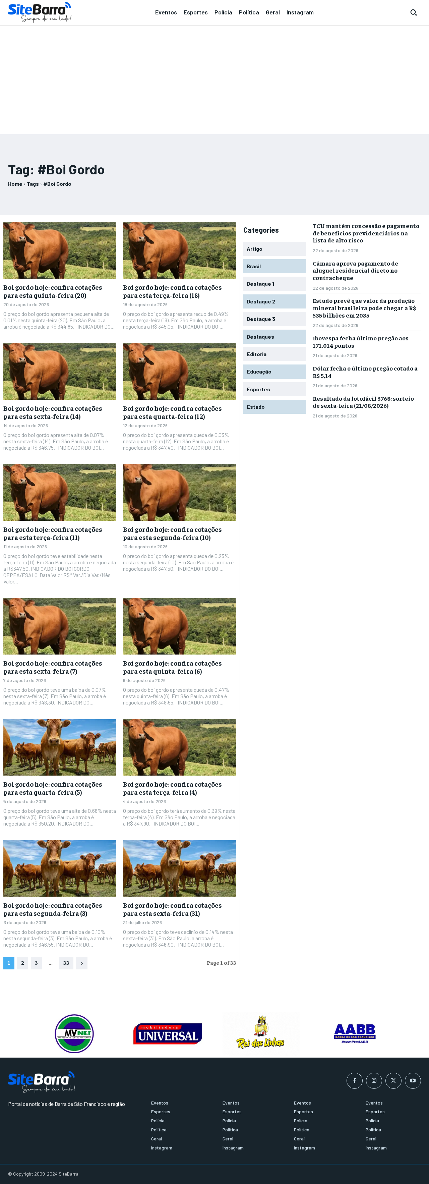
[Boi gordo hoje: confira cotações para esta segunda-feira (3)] (59, 868)
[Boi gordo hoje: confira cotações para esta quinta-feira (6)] (179, 626)
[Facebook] (355, 1081)
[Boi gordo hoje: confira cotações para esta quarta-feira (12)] (179, 371)
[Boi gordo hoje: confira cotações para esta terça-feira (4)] (179, 747)
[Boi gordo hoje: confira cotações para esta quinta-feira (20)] (59, 250)
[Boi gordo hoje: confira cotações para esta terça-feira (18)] (179, 250)
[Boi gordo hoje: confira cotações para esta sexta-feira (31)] (179, 868)
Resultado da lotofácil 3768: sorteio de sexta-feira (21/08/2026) (363, 401)
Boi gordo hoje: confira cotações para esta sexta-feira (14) (52, 412)
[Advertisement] (214, 77)
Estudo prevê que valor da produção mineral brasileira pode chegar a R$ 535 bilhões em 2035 (364, 307)
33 (66, 962)
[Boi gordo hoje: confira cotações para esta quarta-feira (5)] (59, 747)
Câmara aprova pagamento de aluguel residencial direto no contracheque (355, 270)
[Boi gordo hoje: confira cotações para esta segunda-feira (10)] (179, 492)
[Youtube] (413, 1081)
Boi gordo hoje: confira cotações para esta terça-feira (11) (52, 533)
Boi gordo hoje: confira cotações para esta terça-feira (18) (172, 291)
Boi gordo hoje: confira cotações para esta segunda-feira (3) (52, 909)
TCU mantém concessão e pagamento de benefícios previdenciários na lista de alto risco (366, 233)
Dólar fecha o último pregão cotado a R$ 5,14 (365, 371)
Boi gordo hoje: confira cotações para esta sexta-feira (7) (52, 667)
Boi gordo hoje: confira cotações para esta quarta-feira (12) (172, 412)
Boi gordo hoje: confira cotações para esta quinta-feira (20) (52, 291)
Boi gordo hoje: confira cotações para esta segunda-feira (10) (172, 533)
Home (15, 183)
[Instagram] (374, 1081)
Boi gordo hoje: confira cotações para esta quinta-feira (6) (172, 667)
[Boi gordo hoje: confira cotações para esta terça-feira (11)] (59, 492)
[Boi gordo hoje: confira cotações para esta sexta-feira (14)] (59, 371)
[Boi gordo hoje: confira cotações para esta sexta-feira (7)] (59, 626)
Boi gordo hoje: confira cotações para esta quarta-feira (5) (52, 788)
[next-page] (81, 963)
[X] (393, 1081)
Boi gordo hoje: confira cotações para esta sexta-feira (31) (172, 909)
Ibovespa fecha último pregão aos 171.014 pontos (361, 341)
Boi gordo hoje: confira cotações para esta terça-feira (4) (172, 788)
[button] (413, 12)
